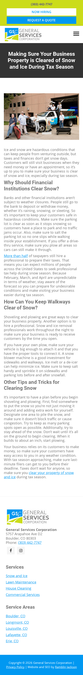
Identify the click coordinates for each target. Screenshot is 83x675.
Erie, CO (12, 641)
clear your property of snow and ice (39, 474)
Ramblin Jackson (66, 667)
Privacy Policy (15, 667)
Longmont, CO (17, 622)
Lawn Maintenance (21, 582)
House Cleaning (18, 588)
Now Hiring (41, 12)
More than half (16, 255)
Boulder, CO (15, 616)
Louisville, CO (17, 628)
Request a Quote (41, 20)
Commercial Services (23, 594)
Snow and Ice (16, 575)
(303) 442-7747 (41, 4)
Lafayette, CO (16, 634)
